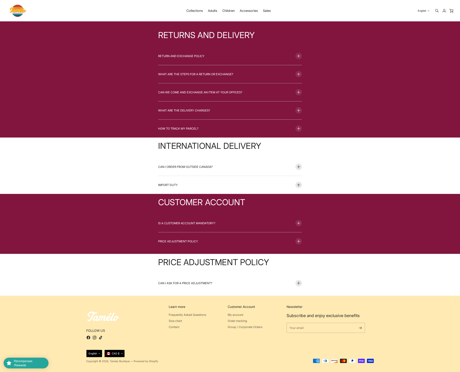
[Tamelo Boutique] (18, 10)
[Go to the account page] (444, 10)
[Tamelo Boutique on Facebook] (88, 337)
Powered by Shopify (146, 361)
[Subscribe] (360, 328)
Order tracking (237, 321)
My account (235, 315)
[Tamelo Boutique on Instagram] (94, 337)
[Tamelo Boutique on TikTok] (100, 337)
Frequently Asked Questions (187, 315)
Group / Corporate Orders (245, 327)
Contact (174, 327)
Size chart (175, 321)
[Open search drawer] (437, 10)
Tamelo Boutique (120, 361)
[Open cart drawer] (451, 10)
